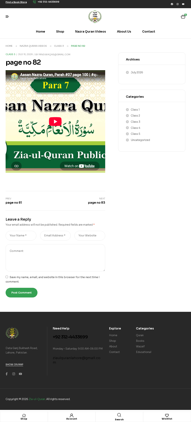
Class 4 (135, 128)
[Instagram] (177, 4)
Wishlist (167, 418)
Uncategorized (140, 140)
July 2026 (137, 72)
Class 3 (59, 45)
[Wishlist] (167, 415)
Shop (24, 418)
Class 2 (135, 115)
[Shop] (24, 415)
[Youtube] (183, 4)
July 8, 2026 (25, 54)
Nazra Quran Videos (33, 45)
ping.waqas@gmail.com (54, 54)
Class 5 (135, 134)
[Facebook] (172, 4)
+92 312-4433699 (70, 337)
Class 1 (135, 109)
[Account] (71, 415)
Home (9, 45)
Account (71, 418)
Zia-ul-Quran (37, 399)
